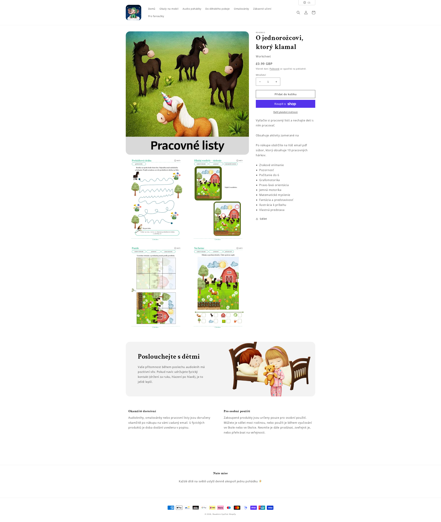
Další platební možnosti (285, 112)
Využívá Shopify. (228, 514)
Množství (261, 74)
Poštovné (274, 68)
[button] (298, 12)
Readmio (217, 514)
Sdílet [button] (263, 219)
